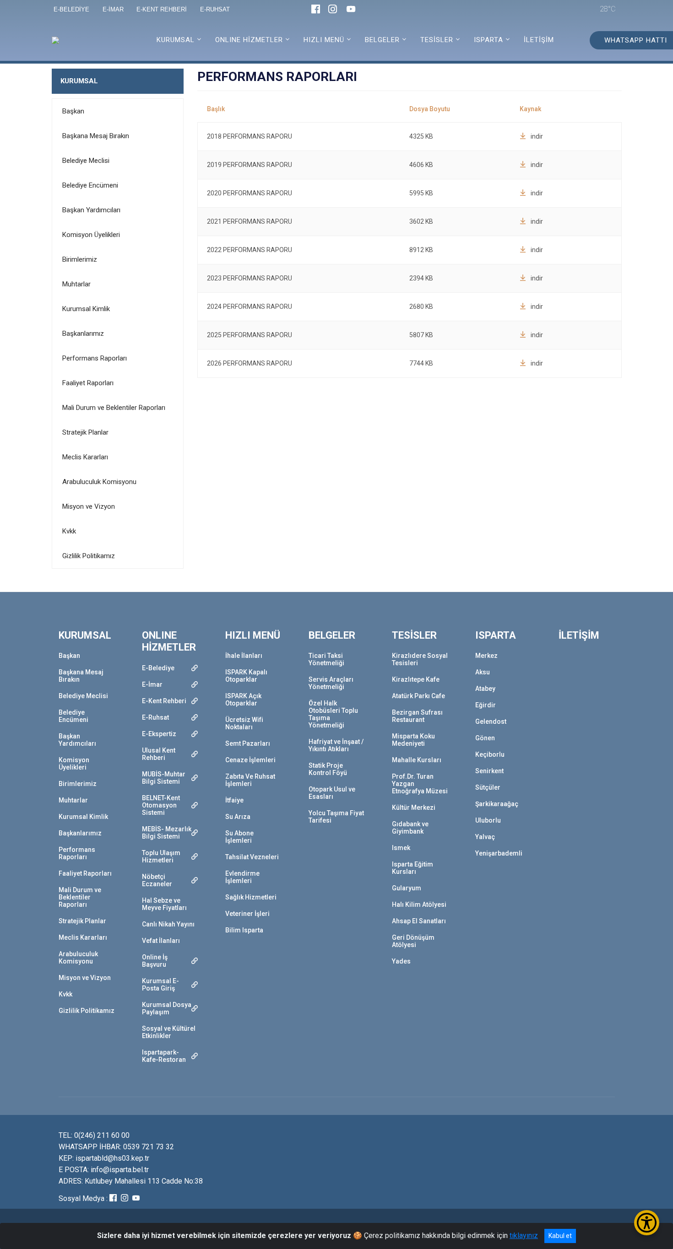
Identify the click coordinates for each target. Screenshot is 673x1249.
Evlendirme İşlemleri (242, 877)
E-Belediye (158, 668)
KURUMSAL (79, 81)
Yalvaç (485, 836)
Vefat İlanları (161, 940)
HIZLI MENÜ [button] (324, 40)
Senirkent (489, 771)
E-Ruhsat (155, 717)
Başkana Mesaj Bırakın (95, 136)
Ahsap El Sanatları (419, 921)
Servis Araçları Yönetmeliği (331, 683)
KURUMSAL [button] (176, 40)
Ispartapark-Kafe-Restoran (164, 1056)
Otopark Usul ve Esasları (332, 793)
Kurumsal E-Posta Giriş (160, 984)
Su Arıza (237, 816)
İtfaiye (234, 800)
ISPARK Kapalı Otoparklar (246, 675)
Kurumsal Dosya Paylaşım (166, 1008)
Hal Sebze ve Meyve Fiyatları (164, 904)
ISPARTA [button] (488, 40)
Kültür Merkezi (413, 807)
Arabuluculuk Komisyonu (99, 482)
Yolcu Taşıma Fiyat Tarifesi (336, 816)
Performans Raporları (94, 358)
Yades (401, 961)
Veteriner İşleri (247, 913)
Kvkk (69, 531)
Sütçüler (487, 787)
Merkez (486, 655)
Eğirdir (485, 705)
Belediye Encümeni (90, 185)
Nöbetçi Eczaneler (157, 880)
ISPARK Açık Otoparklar (243, 699)
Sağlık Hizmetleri (251, 897)
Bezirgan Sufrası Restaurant (417, 716)
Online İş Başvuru (155, 960)
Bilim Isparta (244, 930)
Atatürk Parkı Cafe (418, 696)
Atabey (485, 688)
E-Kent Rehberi (164, 701)
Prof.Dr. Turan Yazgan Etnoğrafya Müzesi (420, 784)
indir (537, 136)
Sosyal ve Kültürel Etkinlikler (168, 1032)
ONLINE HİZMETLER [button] (249, 40)
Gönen (485, 738)
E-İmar (152, 684)
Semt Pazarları (247, 743)
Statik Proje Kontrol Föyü (328, 769)
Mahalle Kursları (416, 760)
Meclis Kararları (85, 457)
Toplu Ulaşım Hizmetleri (161, 856)
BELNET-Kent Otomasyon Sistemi (161, 805)
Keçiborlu (490, 754)
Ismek (401, 847)
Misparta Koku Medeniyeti (413, 739)
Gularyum (406, 888)
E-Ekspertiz (159, 734)
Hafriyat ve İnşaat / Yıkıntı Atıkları (336, 745)
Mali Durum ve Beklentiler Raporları (113, 408)
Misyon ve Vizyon (88, 506)
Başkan (73, 111)
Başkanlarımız (83, 333)
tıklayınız (524, 1235)
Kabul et (560, 1235)
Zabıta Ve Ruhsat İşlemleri (250, 780)
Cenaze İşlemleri (250, 760)
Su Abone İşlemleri (239, 836)
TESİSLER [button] (436, 40)
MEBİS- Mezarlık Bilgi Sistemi (166, 832)
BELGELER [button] (382, 40)
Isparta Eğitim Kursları (412, 868)
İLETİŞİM (539, 40)
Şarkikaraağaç (496, 804)
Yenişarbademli (498, 853)
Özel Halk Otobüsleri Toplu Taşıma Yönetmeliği (333, 714)
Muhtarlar (76, 284)
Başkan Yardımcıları (91, 210)
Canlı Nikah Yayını (168, 924)
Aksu (482, 672)
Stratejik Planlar (85, 432)
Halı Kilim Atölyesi (419, 904)
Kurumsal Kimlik (86, 309)
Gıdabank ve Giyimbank (410, 827)
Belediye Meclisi (85, 160)
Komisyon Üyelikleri (91, 235)
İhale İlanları (243, 655)
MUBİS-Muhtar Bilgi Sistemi (163, 777)
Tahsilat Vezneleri (252, 857)
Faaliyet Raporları (88, 383)
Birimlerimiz (79, 259)
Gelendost (490, 721)
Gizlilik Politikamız (88, 556)
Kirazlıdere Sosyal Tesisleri (420, 659)
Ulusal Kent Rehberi (158, 754)
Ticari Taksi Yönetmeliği (326, 659)
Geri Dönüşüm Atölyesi (413, 941)
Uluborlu (488, 820)
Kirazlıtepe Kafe (416, 679)
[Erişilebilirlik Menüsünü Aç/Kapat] (646, 1222)
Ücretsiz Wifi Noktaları (244, 723)
